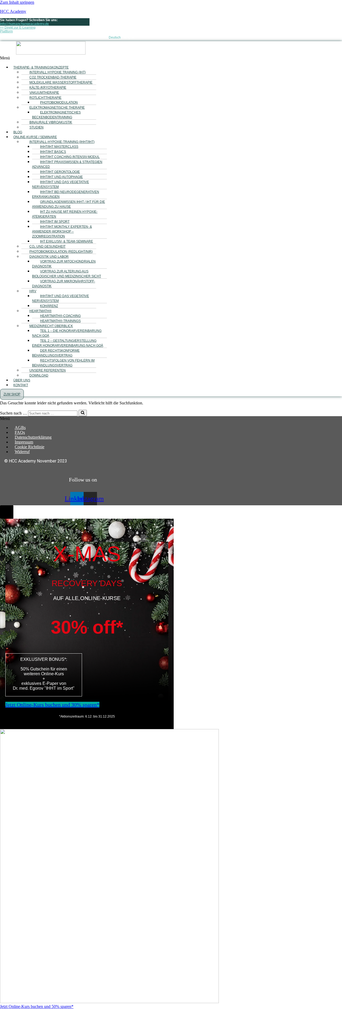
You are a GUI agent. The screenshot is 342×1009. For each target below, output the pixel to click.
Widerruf (22, 451)
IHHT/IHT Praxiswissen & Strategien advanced (67, 164)
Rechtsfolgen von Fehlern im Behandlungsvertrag (63, 363)
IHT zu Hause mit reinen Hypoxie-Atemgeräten (65, 214)
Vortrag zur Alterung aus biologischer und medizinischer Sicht (66, 274)
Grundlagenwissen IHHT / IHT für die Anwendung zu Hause (68, 204)
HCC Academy (13, 11)
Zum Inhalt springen (17, 2)
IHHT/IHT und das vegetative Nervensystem (60, 184)
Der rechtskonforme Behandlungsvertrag (56, 353)
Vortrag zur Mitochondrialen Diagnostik (64, 264)
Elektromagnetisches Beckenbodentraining (56, 115)
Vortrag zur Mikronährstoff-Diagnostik (63, 283)
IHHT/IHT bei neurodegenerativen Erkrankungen (65, 194)
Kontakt (20, 385)
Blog (17, 132)
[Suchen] (83, 413)
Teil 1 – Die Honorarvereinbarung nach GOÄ (67, 333)
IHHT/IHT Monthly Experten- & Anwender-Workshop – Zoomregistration (62, 231)
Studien (36, 127)
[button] (109, 58)
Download (38, 375)
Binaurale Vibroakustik (50, 122)
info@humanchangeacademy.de (24, 24)
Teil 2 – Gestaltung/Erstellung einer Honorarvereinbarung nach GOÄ (67, 343)
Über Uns (21, 380)
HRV (32, 291)
